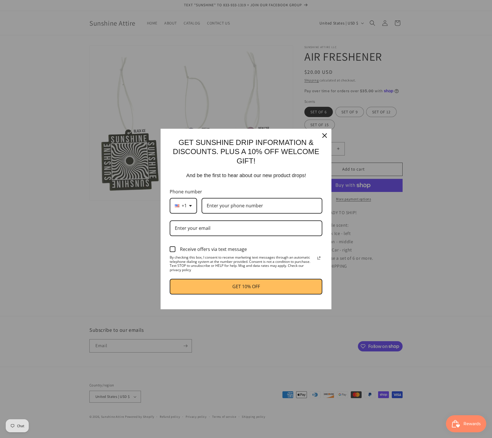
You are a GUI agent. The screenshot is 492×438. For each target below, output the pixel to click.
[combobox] (183, 206)
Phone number (186, 192)
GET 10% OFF (246, 286)
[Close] (324, 135)
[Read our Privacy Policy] (318, 258)
